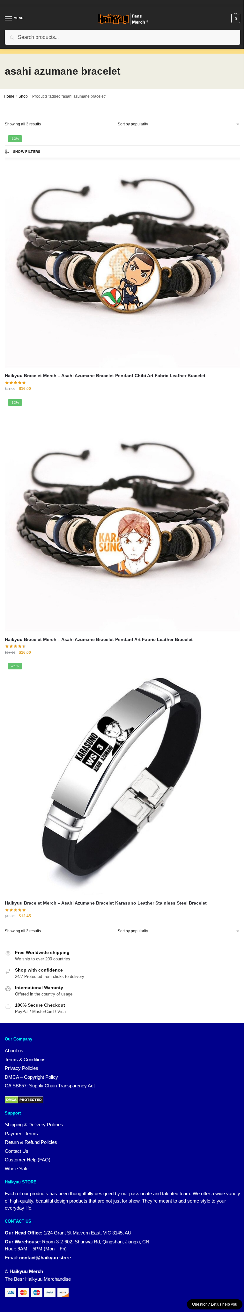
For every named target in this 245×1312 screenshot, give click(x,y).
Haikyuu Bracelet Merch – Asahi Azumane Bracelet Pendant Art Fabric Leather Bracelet (99, 639)
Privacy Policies (21, 1068)
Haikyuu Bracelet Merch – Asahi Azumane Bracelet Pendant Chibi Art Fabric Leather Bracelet (105, 375)
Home (9, 96)
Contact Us (16, 1151)
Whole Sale (16, 1168)
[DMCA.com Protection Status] (24, 1099)
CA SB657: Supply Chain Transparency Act (50, 1085)
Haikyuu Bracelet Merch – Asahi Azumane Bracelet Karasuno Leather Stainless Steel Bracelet (106, 903)
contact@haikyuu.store (45, 1257)
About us (14, 1050)
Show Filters (27, 151)
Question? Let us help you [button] (214, 1304)
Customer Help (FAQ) (27, 1159)
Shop (23, 96)
